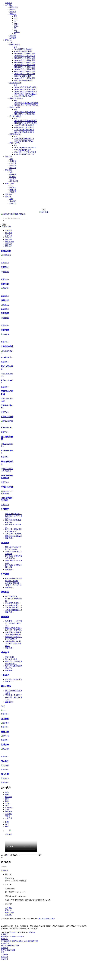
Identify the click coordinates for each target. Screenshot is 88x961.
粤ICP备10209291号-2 (46, 919)
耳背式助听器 (7, 417)
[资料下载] (5, 736)
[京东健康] (10, 831)
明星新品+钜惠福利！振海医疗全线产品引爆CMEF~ (13, 516)
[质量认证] (5, 305)
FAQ (3, 706)
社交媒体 (5, 574)
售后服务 (5, 744)
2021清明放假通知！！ (13, 608)
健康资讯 (5, 617)
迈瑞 (7, 801)
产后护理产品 (7, 487)
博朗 (7, 794)
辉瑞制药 (8, 797)
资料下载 (5, 731)
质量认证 (5, 300)
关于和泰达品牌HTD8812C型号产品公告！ (13, 598)
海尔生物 (8, 811)
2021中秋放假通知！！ (13, 605)
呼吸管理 (5, 652)
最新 (7, 827)
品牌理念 (5, 267)
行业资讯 (5, 543)
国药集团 (8, 814)
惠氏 (7, 805)
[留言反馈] (5, 778)
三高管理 (5, 675)
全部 (15, 16)
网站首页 (8, 3)
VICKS (7, 803)
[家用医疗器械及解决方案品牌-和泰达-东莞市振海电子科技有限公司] (13, 214)
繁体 (44, 209)
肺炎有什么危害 (11, 659)
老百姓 (7, 816)
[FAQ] (3, 710)
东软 (7, 799)
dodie (7, 809)
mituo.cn (32, 932)
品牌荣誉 (5, 313)
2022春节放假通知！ (13, 603)
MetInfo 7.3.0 (14, 932)
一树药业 (8, 818)
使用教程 (5, 718)
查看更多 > (5, 263)
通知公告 (5, 592)
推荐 (7, 822)
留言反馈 (5, 774)
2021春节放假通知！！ (13, 610)
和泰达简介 (6, 251)
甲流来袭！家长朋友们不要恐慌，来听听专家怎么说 (13, 697)
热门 (7, 824)
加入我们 (5, 761)
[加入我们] (5, 765)
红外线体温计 (7, 346)
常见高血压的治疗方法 (13, 679)
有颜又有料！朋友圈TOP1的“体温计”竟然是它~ (13, 643)
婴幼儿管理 (6, 686)
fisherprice (8, 807)
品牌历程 (5, 284)
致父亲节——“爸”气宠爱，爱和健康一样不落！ (13, 623)
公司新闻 (5, 509)
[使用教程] (5, 723)
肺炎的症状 (9, 657)
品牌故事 (5, 330)
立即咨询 (4, 870)
